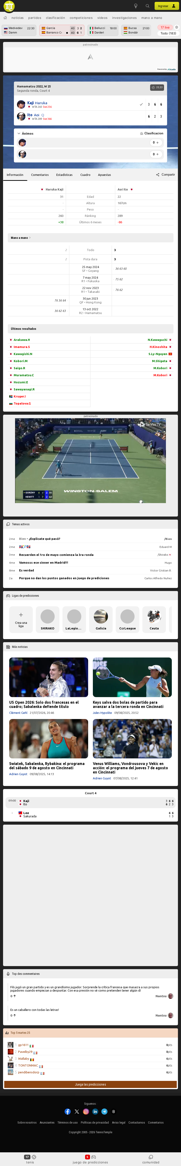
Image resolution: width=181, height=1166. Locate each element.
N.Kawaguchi (157, 339)
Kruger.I (20, 396)
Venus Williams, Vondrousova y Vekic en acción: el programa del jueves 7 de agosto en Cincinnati (130, 767)
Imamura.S (22, 346)
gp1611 (23, 1044)
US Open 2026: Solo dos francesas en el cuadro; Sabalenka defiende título (44, 704)
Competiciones (81, 18)
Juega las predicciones (90, 1084)
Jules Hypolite (102, 712)
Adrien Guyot (18, 774)
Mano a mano (151, 18)
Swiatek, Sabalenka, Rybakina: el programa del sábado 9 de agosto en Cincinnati (47, 765)
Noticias (18, 18)
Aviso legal (118, 1122)
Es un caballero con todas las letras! (34, 1009)
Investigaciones (124, 18)
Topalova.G (22, 403)
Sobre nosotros (27, 1122)
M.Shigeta (159, 361)
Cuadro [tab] (85, 174)
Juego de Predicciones (90, 1162)
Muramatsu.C (24, 375)
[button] (147, 6)
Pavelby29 (25, 1051)
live (165, 27)
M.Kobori (160, 368)
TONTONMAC (28, 1065)
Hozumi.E (21, 382)
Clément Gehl (18, 712)
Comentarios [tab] (40, 174)
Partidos (34, 18)
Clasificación (55, 18)
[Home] (5, 18)
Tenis (30, 1162)
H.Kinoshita (158, 346)
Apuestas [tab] (104, 174)
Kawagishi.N (23, 354)
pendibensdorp (28, 1072)
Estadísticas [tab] (64, 174)
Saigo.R (19, 368)
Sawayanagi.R (24, 389)
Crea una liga (21, 624)
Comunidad (151, 1162)
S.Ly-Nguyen (157, 354)
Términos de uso (68, 1122)
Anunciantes (47, 1122)
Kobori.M (21, 361)
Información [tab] (15, 174)
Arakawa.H (22, 339)
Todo (168, 33)
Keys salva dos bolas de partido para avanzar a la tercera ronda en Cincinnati (128, 704)
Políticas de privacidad (95, 1122)
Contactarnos (136, 1122)
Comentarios (156, 1122)
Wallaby (23, 1058)
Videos (102, 18)
